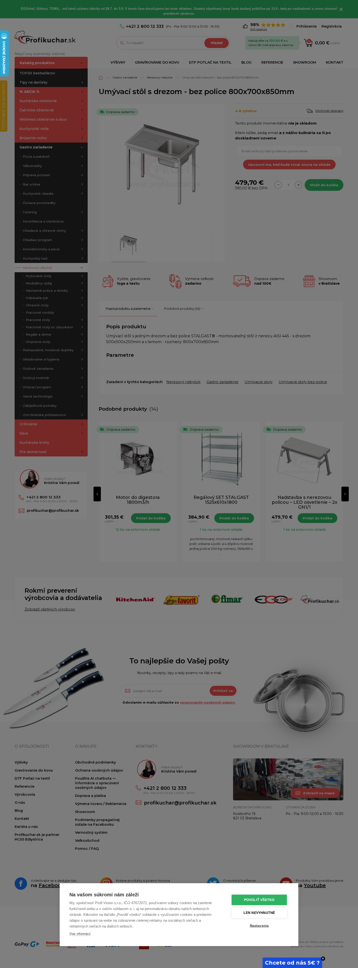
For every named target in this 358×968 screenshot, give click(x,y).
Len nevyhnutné (259, 913)
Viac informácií (80, 934)
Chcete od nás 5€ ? (292, 962)
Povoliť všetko (259, 900)
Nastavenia (259, 926)
